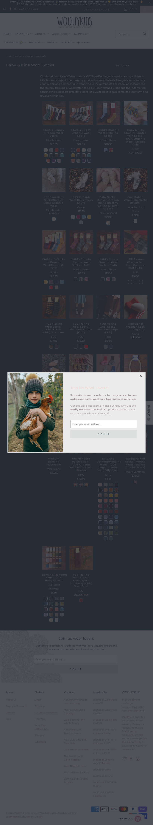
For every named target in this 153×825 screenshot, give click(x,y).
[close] (141, 376)
